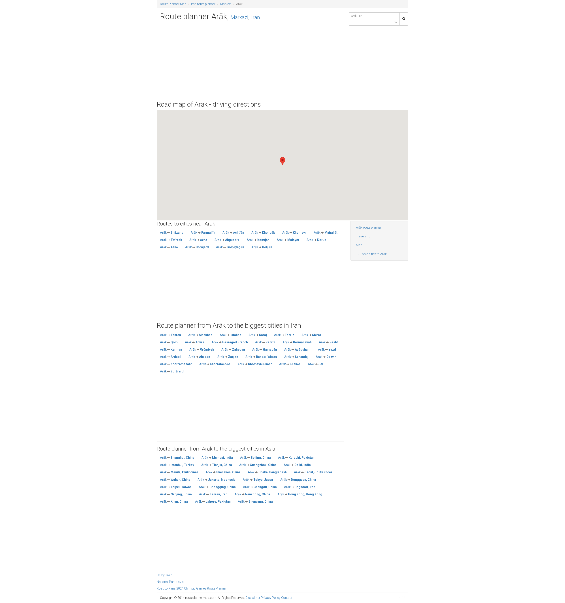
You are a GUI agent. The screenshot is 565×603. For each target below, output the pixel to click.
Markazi (225, 4)
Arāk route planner (368, 227)
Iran (255, 17)
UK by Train (164, 575)
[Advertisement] (282, 65)
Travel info (363, 236)
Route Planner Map (173, 4)
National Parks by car (171, 582)
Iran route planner (203, 4)
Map (359, 245)
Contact (286, 597)
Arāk (171, 232)
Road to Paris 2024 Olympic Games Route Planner (191, 588)
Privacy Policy (271, 597)
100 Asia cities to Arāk (371, 254)
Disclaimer (252, 597)
